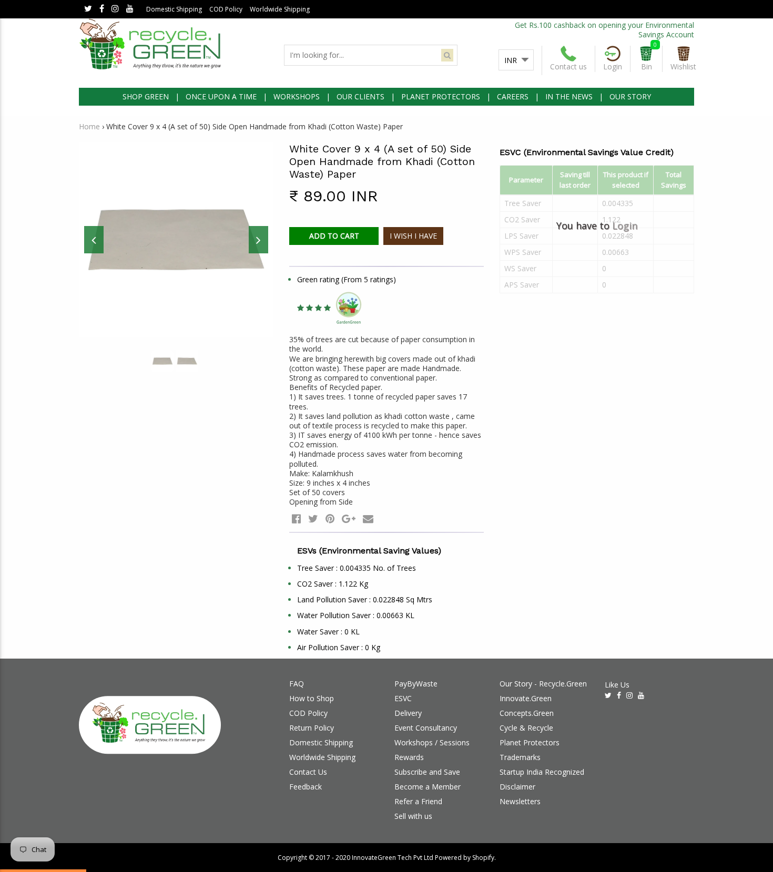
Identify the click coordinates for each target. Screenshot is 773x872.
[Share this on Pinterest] (330, 518)
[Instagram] (115, 9)
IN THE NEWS (569, 96)
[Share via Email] (368, 518)
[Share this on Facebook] (296, 518)
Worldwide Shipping (280, 9)
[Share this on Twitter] (313, 518)
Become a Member (427, 787)
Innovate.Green (526, 698)
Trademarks (520, 757)
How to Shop (311, 698)
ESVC (403, 698)
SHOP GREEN (146, 96)
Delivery (408, 713)
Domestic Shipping (174, 9)
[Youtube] (130, 9)
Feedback (305, 787)
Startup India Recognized (542, 772)
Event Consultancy (425, 728)
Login (624, 225)
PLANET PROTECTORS (440, 96)
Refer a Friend (418, 801)
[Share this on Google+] (348, 518)
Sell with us (413, 816)
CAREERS (512, 96)
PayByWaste (416, 684)
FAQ (296, 684)
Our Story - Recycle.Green (543, 684)
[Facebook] (101, 9)
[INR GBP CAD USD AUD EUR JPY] (516, 60)
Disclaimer (517, 787)
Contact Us (308, 772)
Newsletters (520, 801)
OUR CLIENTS (360, 96)
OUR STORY (630, 96)
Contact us (568, 66)
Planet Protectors (530, 742)
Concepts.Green (527, 713)
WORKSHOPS (296, 96)
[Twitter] (88, 9)
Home (89, 126)
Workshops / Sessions (432, 742)
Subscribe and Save (427, 772)
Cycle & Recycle (526, 728)
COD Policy (225, 9)
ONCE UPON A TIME (221, 96)
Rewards (409, 757)
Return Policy (311, 728)
